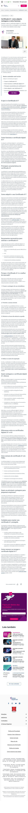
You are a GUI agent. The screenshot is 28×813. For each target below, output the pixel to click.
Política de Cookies (14, 748)
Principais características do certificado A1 (15, 86)
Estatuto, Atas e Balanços (14, 734)
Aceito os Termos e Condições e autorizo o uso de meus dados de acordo (14, 616)
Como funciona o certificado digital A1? (14, 83)
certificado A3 (21, 445)
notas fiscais (13, 134)
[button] (1, 5)
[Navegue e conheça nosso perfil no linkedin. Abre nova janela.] (19, 703)
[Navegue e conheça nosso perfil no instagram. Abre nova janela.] (12, 703)
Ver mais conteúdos (14, 684)
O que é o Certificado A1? (10, 81)
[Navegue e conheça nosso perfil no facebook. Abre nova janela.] (8, 703)
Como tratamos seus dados (14, 751)
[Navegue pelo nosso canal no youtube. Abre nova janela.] (16, 703)
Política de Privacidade (14, 731)
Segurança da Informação (14, 744)
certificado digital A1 (8, 335)
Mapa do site (14, 741)
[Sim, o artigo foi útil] (17, 584)
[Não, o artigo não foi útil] (21, 584)
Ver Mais (14, 93)
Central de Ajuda (14, 738)
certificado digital (15, 219)
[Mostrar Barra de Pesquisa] (19, 6)
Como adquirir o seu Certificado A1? (13, 88)
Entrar (23, 5)
